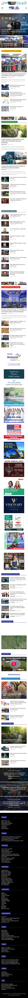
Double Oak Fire (5, 875)
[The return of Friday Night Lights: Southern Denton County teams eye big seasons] (5, 594)
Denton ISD (4, 931)
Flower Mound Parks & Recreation (10, 854)
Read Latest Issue (5, 822)
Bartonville (4, 894)
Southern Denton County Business (11, 287)
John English (12, 596)
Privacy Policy (5, 828)
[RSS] (14, 364)
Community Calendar (6, 849)
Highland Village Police (7, 882)
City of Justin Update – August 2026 (18, 228)
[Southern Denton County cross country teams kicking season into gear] (5, 601)
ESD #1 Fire (4, 876)
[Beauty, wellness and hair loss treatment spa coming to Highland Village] (5, 344)
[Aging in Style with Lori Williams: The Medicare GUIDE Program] (5, 323)
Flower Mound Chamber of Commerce (11, 836)
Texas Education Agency (7, 939)
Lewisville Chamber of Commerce (10, 838)
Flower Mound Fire (6, 878)
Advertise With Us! (6, 654)
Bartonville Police (5, 871)
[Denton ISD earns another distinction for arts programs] (5, 710)
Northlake (3, 906)
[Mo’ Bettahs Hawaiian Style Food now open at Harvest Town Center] (5, 337)
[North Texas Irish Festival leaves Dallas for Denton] (5, 179)
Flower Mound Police (6, 879)
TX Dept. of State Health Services (10, 920)
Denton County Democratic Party (10, 959)
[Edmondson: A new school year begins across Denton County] (5, 259)
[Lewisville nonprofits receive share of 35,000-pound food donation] (14, 158)
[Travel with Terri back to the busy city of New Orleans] (5, 186)
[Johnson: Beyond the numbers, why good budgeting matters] (5, 216)
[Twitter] (16, 364)
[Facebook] (9, 364)
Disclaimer (4, 827)
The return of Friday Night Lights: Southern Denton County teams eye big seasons (17, 593)
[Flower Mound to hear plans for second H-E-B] (5, 108)
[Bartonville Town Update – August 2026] (5, 238)
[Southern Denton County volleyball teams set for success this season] (5, 615)
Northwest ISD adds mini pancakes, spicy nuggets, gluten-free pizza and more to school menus (14, 694)
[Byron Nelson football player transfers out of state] (5, 587)
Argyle (3, 893)
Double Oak (4, 898)
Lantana (3, 902)
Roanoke (3, 907)
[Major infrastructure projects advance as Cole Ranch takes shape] (5, 101)
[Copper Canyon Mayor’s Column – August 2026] (5, 252)
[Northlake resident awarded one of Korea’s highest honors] (5, 87)
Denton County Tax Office (8, 858)
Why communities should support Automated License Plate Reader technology (17, 273)
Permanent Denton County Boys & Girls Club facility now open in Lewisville (13, 74)
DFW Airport (4, 950)
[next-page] (4, 113)
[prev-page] (2, 113)
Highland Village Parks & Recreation (10, 855)
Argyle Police (4, 870)
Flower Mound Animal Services (9, 985)
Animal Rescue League (7, 984)
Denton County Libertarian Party (9, 961)
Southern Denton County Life (9, 122)
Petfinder (3, 989)
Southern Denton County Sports (10, 574)
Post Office (4, 856)
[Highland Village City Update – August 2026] (5, 245)
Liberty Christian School (7, 935)
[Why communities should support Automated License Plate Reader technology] (5, 273)
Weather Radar (5, 976)
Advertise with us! (14, 674)
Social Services (5, 860)
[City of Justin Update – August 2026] (5, 231)
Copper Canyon (5, 895)
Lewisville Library (5, 852)
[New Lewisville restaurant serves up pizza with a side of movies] (5, 330)
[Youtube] (19, 364)
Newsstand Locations (6, 823)
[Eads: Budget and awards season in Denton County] (5, 266)
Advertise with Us (6, 824)
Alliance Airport (5, 951)
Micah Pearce (4, 77)
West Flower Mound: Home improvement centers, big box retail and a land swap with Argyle (17, 94)
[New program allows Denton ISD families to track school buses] (5, 717)
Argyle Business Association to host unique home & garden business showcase (12, 140)
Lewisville (3, 903)
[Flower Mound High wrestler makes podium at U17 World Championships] (14, 24)
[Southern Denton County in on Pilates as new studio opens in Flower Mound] (14, 299)
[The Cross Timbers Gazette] (14, 8)
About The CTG (5, 820)
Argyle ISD (4, 930)
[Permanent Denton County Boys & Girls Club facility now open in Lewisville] (14, 63)
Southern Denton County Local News (9, 42)
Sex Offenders (5, 884)
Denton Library (5, 850)
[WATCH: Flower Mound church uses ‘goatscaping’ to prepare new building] (5, 193)
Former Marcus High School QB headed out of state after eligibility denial (17, 608)
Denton (3, 897)
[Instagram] (11, 364)
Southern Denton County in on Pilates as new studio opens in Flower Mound (14, 311)
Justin (2, 904)
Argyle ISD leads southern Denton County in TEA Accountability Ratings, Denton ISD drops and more (18, 702)
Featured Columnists (7, 723)
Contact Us (4, 826)
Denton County (5, 908)
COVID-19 (3, 917)
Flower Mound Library (7, 851)
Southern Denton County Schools (10, 678)
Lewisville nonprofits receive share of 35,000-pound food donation (13, 167)
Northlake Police (5, 883)
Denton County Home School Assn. (10, 937)
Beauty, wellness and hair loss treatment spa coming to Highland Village (17, 344)
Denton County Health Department (10, 918)
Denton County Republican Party (9, 962)
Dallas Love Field (5, 947)
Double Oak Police (6, 874)
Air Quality (4, 972)
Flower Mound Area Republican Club (10, 963)
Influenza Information (6, 919)
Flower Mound (5, 899)
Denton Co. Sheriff (6, 873)
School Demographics (7, 938)
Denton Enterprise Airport (8, 949)
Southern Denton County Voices (9, 211)
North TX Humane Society (8, 988)
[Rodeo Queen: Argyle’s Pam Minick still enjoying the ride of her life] (5, 201)
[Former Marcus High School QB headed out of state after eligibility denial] (5, 608)
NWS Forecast (5, 973)
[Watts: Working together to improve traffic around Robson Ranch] (5, 223)
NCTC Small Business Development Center (12, 840)
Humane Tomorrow (6, 986)
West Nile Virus (5, 922)
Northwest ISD (5, 934)
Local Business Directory (7, 839)
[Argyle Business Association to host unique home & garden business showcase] (14, 131)
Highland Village (5, 900)
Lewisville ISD (4, 933)
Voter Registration (6, 862)
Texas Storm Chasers (6, 974)
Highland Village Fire (6, 880)
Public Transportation (6, 859)
